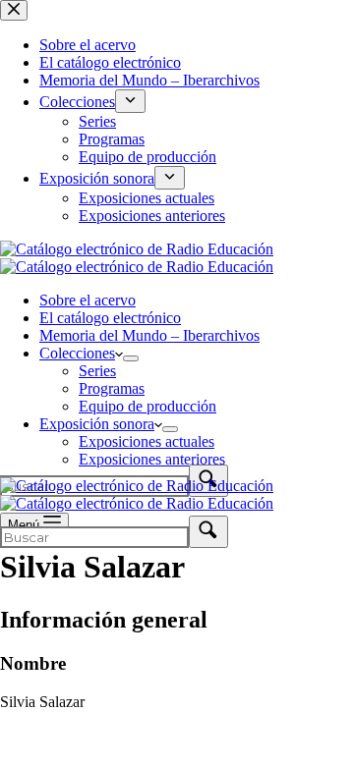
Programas (112, 388)
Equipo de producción (147, 406)
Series (97, 370)
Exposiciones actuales (146, 441)
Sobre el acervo (87, 300)
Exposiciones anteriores (152, 459)
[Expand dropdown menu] (131, 358)
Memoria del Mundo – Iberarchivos (149, 335)
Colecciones (77, 353)
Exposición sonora (96, 423)
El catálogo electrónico (110, 317)
